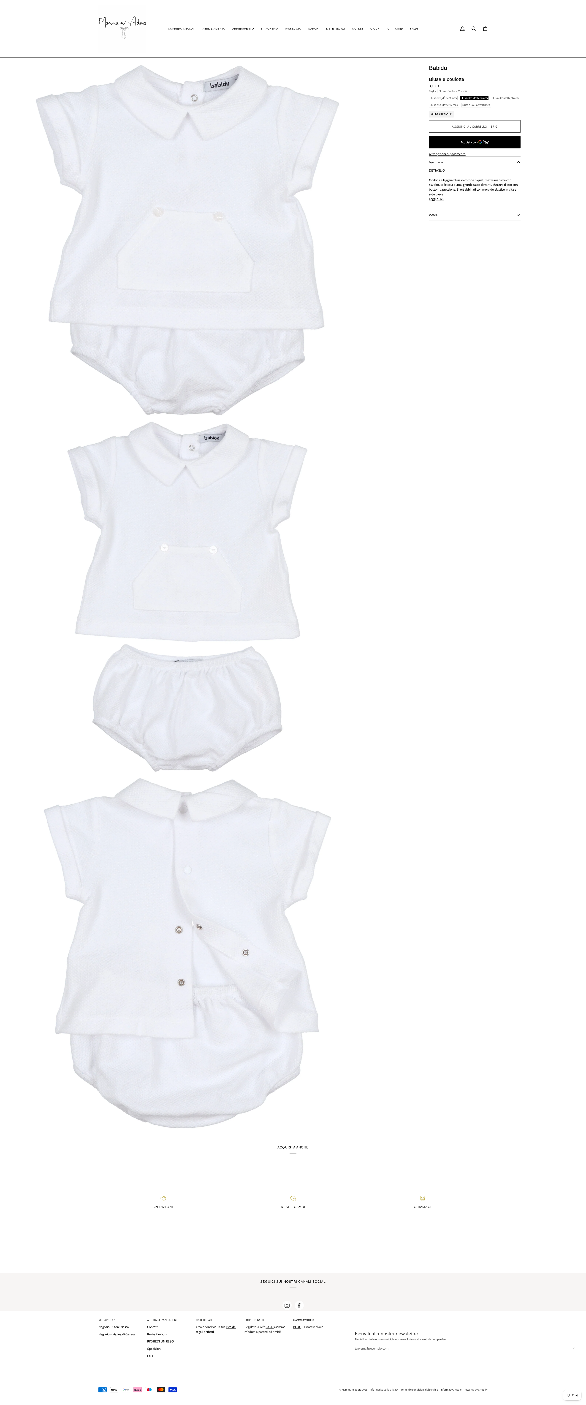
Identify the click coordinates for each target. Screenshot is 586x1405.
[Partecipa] (571, 1347)
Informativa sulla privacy (384, 1389)
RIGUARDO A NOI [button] (108, 1320)
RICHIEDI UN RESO (160, 1341)
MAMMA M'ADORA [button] (303, 1320)
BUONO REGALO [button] (254, 1320)
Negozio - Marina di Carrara (116, 1334)
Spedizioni (154, 1348)
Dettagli (433, 214)
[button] (182, 28)
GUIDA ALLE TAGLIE (441, 114)
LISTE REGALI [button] (204, 1320)
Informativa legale (450, 1389)
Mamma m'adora (351, 1389)
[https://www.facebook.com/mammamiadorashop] (299, 1305)
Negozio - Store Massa (113, 1327)
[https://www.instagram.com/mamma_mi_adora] (287, 1305)
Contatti (152, 1327)
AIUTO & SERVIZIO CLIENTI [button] (162, 1320)
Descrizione (436, 162)
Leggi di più (436, 199)
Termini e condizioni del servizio (419, 1389)
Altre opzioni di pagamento (447, 154)
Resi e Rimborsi (157, 1334)
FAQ (150, 1356)
